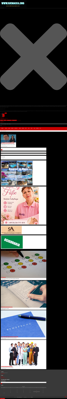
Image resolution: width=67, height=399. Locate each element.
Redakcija (4, 279)
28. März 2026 (2, 279)
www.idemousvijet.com (3, 373)
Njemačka (10, 366)
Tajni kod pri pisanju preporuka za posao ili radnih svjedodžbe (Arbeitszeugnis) (10, 278)
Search (1, 149)
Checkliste (2, 277)
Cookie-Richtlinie (2, 121)
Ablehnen (5, 120)
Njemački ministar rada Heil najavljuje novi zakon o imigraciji (8, 144)
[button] (33, 56)
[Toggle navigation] (1, 129)
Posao (11, 366)
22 (36, 391)
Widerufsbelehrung (2, 377)
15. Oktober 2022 (2, 368)
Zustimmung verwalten (2, 398)
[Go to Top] (65, 396)
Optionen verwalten (2, 117)
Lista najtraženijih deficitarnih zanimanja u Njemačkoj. (7, 367)
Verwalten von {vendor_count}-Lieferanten (4, 118)
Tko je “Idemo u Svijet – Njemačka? (5, 379)
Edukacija (4, 277)
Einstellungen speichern (14, 120)
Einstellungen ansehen (9, 120)
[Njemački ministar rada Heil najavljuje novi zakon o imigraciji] (8, 139)
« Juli (1, 394)
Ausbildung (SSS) (2, 366)
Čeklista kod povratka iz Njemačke (5, 308)
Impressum (1, 122)
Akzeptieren (2, 120)
